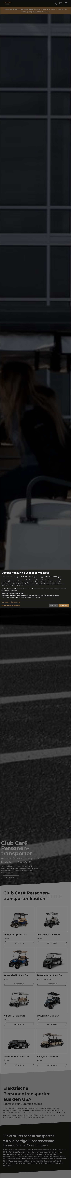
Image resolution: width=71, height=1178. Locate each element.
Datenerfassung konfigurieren (10, 605)
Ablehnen (53, 605)
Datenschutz (15, 602)
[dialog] (35, 589)
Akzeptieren (63, 605)
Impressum (5, 602)
